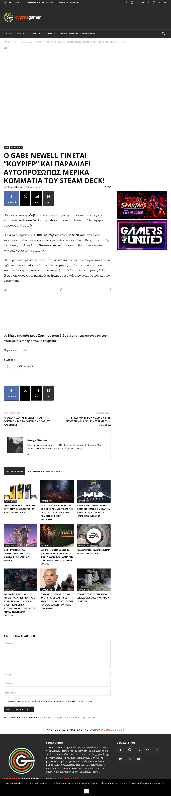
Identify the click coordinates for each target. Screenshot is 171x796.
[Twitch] (153, 2)
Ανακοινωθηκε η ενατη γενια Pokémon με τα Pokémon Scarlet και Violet (27, 421)
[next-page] (11, 622)
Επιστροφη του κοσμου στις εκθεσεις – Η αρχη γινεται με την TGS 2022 (88, 421)
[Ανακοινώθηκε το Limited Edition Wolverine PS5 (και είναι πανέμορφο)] (20, 491)
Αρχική (7, 41)
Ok (86, 791)
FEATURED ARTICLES (42, 33)
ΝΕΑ (8, 33)
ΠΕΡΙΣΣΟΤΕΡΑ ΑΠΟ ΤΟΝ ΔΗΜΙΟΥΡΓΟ (44, 471)
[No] (166, 787)
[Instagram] (131, 2)
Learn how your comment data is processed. (71, 717)
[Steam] (142, 2)
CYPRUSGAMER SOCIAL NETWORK (76, 33)
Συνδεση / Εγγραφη (69, 2)
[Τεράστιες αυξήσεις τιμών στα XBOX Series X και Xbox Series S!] (94, 579)
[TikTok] (148, 2)
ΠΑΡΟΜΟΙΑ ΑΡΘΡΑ (14, 471)
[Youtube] (164, 2)
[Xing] (29, 454)
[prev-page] (6, 622)
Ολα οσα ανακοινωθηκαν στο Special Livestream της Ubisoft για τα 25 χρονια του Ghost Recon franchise (56, 512)
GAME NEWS (26, 41)
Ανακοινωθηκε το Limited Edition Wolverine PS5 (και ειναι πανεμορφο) (19, 509)
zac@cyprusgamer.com (71, 778)
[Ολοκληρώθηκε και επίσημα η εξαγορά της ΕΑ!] (94, 535)
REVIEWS (21, 33)
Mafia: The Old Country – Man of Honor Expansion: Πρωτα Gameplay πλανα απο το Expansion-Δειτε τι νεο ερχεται (57, 556)
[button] (163, 34)
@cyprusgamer (112, 729)
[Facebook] (126, 2)
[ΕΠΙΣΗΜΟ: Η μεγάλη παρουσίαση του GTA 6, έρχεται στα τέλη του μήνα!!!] (20, 535)
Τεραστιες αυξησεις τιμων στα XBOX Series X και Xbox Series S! (93, 598)
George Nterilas (15, 187)
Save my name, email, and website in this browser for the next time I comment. (50, 701)
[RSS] (137, 2)
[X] (159, 2)
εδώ (24, 350)
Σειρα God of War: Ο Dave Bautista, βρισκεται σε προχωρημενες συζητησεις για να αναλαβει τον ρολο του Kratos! (56, 601)
